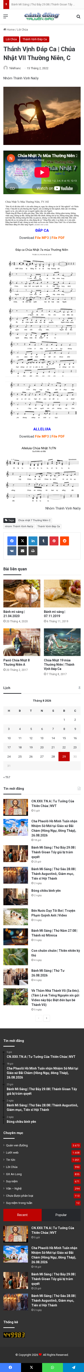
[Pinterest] (54, 540)
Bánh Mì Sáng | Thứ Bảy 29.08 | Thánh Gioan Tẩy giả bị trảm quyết (53, 852)
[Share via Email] (22, 550)
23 (75, 747)
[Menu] (5, 18)
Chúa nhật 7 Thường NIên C (34, 520)
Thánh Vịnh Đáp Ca (35, 39)
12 (30, 738)
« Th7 (6, 777)
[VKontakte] (11, 550)
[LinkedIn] (32, 540)
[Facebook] (11, 540)
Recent (22, 1215)
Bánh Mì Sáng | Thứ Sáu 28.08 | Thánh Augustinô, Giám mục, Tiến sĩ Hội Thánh (53, 873)
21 (53, 747)
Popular (61, 1215)
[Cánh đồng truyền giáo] (42, 16)
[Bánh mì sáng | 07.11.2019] (62, 593)
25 (20, 756)
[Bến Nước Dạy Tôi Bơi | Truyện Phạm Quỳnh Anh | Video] (15, 916)
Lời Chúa (22, 29)
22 (64, 747)
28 (53, 756)
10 (9, 738)
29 (64, 756)
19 (30, 747)
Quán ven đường (17, 1145)
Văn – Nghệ (14, 1188)
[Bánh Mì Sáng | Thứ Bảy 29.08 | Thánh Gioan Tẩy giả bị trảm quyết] (15, 853)
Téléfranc (15, 68)
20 (41, 747)
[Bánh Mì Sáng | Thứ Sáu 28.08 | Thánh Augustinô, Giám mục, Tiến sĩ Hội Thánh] (15, 875)
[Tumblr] (43, 540)
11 (20, 738)
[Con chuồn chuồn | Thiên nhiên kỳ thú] (15, 956)
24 (9, 756)
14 (53, 738)
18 (20, 747)
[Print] (32, 550)
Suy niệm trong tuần (19, 1203)
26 (30, 756)
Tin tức (10, 1159)
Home (10, 29)
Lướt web (12, 1152)
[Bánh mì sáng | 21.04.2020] (21, 593)
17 (9, 747)
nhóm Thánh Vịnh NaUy (19, 526)
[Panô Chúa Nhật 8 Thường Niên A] (21, 642)
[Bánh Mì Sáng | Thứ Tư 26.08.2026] (15, 976)
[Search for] (78, 18)
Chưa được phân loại (19, 1195)
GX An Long (14, 1174)
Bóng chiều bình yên (46, 890)
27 (41, 756)
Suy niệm (12, 1181)
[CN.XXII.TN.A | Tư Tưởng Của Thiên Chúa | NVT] (15, 807)
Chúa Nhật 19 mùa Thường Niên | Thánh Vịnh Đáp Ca (59, 664)
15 (64, 738)
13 (41, 738)
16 (75, 738)
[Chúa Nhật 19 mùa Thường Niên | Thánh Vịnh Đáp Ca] (62, 642)
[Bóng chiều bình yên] (15, 896)
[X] (22, 540)
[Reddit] (64, 540)
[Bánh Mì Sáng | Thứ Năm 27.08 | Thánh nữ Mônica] (15, 936)
